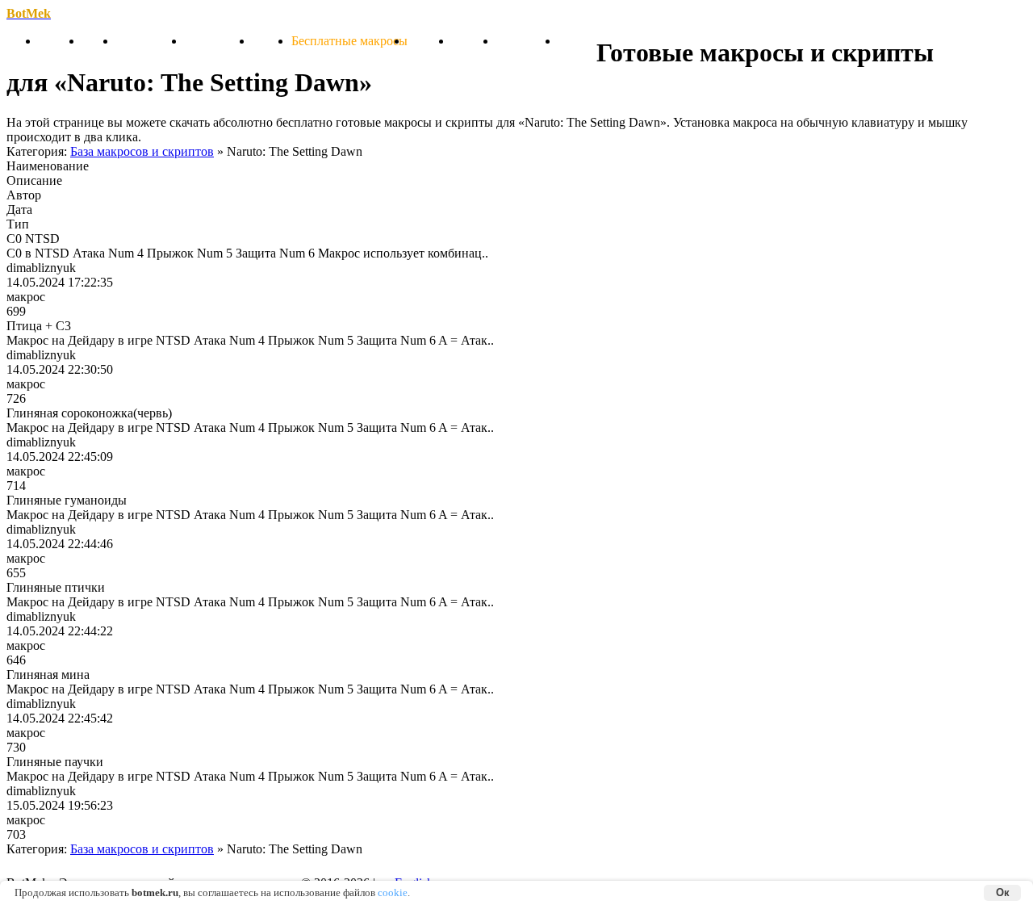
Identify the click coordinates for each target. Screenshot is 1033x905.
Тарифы (430, 41)
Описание (34, 180)
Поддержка (527, 41)
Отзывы (474, 41)
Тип (16, 224)
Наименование (47, 166)
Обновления (150, 41)
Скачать (60, 41)
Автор (16, 195)
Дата (16, 209)
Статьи (272, 41)
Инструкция (219, 41)
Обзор (99, 41)
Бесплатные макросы (349, 41)
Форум (577, 41)
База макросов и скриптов (142, 151)
